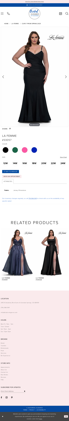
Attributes (8, 181)
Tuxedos (3, 346)
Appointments (5, 367)
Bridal (2, 343)
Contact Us (4, 372)
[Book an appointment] (60, 13)
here (40, 419)
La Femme (15, 24)
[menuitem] (8, 13)
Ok (66, 416)
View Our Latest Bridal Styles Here (34, 1)
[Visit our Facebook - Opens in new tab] (1, 397)
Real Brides (4, 375)
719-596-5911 (33, 198)
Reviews (3, 377)
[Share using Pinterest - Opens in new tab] (10, 129)
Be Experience (5, 356)
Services (3, 353)
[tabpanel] (34, 77)
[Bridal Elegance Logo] (34, 13)
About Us (4, 370)
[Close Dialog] (2, 416)
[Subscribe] (25, 391)
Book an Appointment (12, 176)
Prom (2, 351)
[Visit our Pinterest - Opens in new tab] (12, 397)
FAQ (2, 380)
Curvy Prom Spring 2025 (31, 24)
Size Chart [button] (63, 157)
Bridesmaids (5, 348)
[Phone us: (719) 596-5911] (8, 13)
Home (6, 24)
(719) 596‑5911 (5, 308)
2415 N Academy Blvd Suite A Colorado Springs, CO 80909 (20, 303)
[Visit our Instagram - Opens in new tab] (7, 397)
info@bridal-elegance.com (9, 312)
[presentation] (17, 252)
